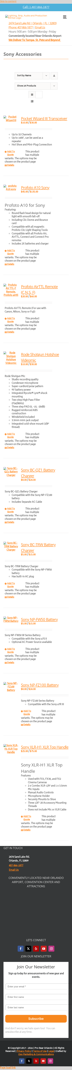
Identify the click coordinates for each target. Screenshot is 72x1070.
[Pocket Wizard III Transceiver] (11, 119)
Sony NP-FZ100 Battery (40, 684)
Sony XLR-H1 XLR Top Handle (44, 747)
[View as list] (32, 101)
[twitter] (28, 949)
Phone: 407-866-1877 (21, 27)
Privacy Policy (24, 1051)
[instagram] (51, 949)
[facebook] (21, 949)
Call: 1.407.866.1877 (36, 7)
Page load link (8, 1068)
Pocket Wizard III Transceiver (44, 118)
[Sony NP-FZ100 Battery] (11, 687)
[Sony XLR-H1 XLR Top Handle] (11, 749)
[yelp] (36, 949)
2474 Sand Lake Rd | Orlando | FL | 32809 (32, 23)
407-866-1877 (16, 866)
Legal (51, 1051)
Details (10, 165)
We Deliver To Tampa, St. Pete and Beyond (35, 40)
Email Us (40, 27)
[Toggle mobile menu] (65, 16)
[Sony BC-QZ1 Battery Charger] (11, 472)
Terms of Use (40, 1051)
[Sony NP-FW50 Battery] (11, 620)
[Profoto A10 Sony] (11, 188)
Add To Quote (11, 153)
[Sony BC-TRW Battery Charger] (11, 547)
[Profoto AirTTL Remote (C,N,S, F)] (11, 290)
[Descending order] (54, 75)
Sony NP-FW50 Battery (39, 619)
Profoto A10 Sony (35, 187)
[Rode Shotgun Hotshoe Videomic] (11, 358)
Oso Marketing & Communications (36, 1054)
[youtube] (44, 949)
